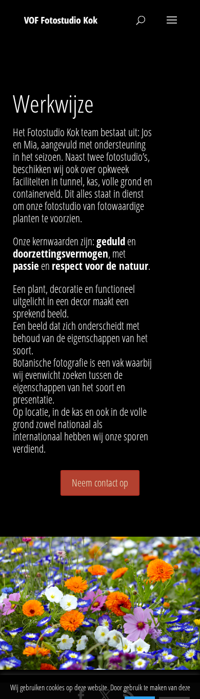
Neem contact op (100, 483)
